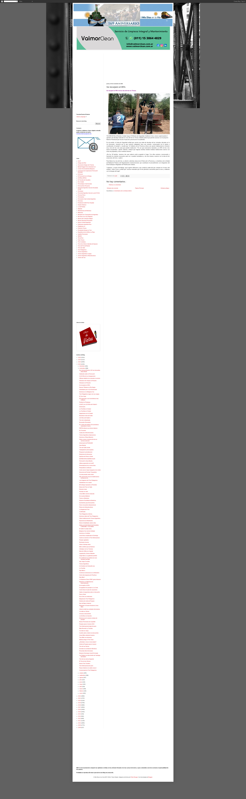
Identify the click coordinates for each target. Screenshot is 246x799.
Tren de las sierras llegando (86, 659)
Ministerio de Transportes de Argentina (88, 214)
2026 (79, 357)
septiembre (82, 675)
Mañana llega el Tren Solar (86, 639)
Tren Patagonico (82, 249)
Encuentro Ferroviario (85, 422)
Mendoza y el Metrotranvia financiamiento (86, 582)
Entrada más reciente (112, 188)
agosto (81, 677)
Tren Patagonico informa (85, 514)
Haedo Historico (82, 205)
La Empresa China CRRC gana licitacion (90, 579)
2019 (79, 702)
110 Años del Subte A (84, 418)
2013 (79, 716)
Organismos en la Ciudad (86, 413)
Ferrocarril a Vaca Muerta (85, 461)
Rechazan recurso (84, 542)
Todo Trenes (81, 240)
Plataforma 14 (81, 226)
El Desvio (80, 174)
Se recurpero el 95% (84, 385)
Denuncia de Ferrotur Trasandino (88, 472)
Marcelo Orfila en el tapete (86, 551)
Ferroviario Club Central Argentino (87, 199)
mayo (81, 684)
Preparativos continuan (85, 467)
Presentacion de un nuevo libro (87, 465)
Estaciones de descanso (85, 454)
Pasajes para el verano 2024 (86, 624)
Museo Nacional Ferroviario (85, 220)
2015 (79, 711)
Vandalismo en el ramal (85, 482)
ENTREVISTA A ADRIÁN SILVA (87, 458)
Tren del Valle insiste (84, 447)
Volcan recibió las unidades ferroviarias (89, 609)
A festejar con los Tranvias (86, 549)
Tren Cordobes (82, 242)
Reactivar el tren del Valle (86, 415)
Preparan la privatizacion (85, 452)
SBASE (80, 236)
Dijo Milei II (82, 570)
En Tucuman (82, 430)
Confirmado (82, 511)
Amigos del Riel (82, 163)
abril (80, 686)
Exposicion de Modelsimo (86, 520)
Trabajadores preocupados (86, 449)
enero (81, 693)
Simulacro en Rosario (85, 383)
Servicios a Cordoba (84, 533)
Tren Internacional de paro (86, 665)
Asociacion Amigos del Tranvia (86, 165)
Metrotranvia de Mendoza (84, 210)
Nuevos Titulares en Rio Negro (87, 387)
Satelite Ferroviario (83, 234)
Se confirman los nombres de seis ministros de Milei (88, 558)
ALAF (79, 161)
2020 (79, 700)
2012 (79, 718)
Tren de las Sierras (84, 646)
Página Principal (139, 188)
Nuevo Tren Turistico (84, 663)
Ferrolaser (80, 191)
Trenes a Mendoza (84, 498)
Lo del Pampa (81, 206)
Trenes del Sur (82, 257)
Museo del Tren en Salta (85, 487)
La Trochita (82, 568)
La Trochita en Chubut (85, 409)
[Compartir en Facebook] (127, 176)
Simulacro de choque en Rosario (87, 380)
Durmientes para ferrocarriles (87, 502)
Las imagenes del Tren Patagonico (88, 480)
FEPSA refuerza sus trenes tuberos (88, 428)
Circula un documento (85, 613)
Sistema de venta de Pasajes (86, 601)
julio (80, 679)
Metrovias (80, 212)
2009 (79, 725)
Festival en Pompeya (84, 402)
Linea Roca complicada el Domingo (88, 535)
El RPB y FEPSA (82, 178)
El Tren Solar (82, 396)
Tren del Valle (81, 247)
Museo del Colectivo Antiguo (85, 218)
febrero (81, 691)
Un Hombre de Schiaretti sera (87, 566)
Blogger (150, 777)
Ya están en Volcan (84, 611)
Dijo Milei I (82, 577)
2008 (79, 727)
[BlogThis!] (123, 176)
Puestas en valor (83, 491)
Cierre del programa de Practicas (88, 575)
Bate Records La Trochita (86, 628)
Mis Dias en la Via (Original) (85, 216)
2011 (79, 720)
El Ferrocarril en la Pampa (84, 176)
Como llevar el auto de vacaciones (88, 590)
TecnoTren (80, 238)
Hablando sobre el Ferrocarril (87, 374)
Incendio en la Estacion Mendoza (88, 648)
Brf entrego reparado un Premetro (88, 485)
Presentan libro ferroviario (86, 651)
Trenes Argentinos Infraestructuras (87, 255)
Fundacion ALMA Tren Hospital (86, 203)
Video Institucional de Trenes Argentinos (89, 518)
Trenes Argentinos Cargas (84, 253)
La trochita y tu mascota (85, 616)
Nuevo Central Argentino (84, 222)
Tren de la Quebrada (84, 420)
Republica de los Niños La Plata (86, 232)
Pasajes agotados (84, 540)
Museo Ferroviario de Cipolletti (87, 621)
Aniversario (82, 406)
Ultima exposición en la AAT (86, 463)
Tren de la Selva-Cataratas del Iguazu (88, 244)
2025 (79, 359)
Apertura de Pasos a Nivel (86, 456)
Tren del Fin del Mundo (84, 246)
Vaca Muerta (82, 445)
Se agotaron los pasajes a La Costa (88, 587)
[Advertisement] (138, 66)
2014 (79, 714)
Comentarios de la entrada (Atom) (123, 191)
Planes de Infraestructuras (86, 507)
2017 (79, 707)
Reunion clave (83, 489)
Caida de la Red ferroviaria (86, 432)
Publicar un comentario (115, 184)
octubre (81, 673)
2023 (79, 364)
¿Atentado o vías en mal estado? (87, 642)
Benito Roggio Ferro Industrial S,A (87, 167)
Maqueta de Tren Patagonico (86, 599)
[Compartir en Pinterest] (129, 176)
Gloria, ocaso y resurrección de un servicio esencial (88, 440)
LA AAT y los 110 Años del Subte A (88, 404)
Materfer (80, 208)
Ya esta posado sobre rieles (86, 474)
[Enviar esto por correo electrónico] (121, 176)
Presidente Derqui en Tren (85, 230)
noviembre (82, 368)
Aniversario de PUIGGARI (86, 443)
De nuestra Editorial (84, 496)
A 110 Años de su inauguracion (87, 376)
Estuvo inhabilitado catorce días (87, 523)
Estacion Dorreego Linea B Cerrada (88, 653)
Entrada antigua (165, 188)
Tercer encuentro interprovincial (87, 505)
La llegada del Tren (84, 509)
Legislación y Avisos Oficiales (87, 553)
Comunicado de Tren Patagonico (88, 670)
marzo (81, 688)
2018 (79, 705)
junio (80, 682)
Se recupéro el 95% (84, 585)
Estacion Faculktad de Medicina (87, 500)
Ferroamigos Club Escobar (85, 184)
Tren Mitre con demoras (85, 637)
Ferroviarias (81, 197)
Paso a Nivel (82, 594)
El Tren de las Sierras (85, 661)
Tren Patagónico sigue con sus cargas (89, 394)
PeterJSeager (134, 777)
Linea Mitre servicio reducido (86, 493)
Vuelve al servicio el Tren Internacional (89, 537)
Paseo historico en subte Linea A (87, 668)
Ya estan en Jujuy (84, 630)
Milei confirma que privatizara (87, 546)
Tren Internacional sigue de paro (87, 626)
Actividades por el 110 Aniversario (88, 389)
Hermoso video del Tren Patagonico (88, 516)
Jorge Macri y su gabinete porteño (88, 555)
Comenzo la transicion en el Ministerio (89, 572)
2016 (79, 709)
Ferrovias (80, 201)
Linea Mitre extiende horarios (87, 635)
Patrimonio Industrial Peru (84, 224)
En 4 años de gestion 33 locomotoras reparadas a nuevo (89, 425)
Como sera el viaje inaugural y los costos (90, 470)
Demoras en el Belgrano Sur (86, 392)
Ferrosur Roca (81, 195)
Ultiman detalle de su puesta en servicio (89, 378)
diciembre (82, 366)
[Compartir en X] (125, 176)
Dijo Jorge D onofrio (84, 561)
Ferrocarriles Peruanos (84, 186)
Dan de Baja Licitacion (85, 603)
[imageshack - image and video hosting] (88, 152)
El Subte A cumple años (85, 528)
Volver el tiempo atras (85, 544)
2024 (79, 362)
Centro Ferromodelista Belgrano (86, 168)
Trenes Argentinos (82, 251)
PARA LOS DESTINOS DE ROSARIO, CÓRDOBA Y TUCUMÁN (89, 526)
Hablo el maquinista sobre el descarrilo (89, 592)
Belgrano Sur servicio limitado (87, 531)
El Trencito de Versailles (84, 180)
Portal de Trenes (82, 228)
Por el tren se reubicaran (85, 596)
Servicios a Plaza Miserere (86, 437)
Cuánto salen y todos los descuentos (88, 633)
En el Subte (81, 182)
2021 (79, 698)
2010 (79, 723)
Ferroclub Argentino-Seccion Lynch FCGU (89, 193)
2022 (79, 696)
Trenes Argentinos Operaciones (87, 435)
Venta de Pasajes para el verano (87, 644)
